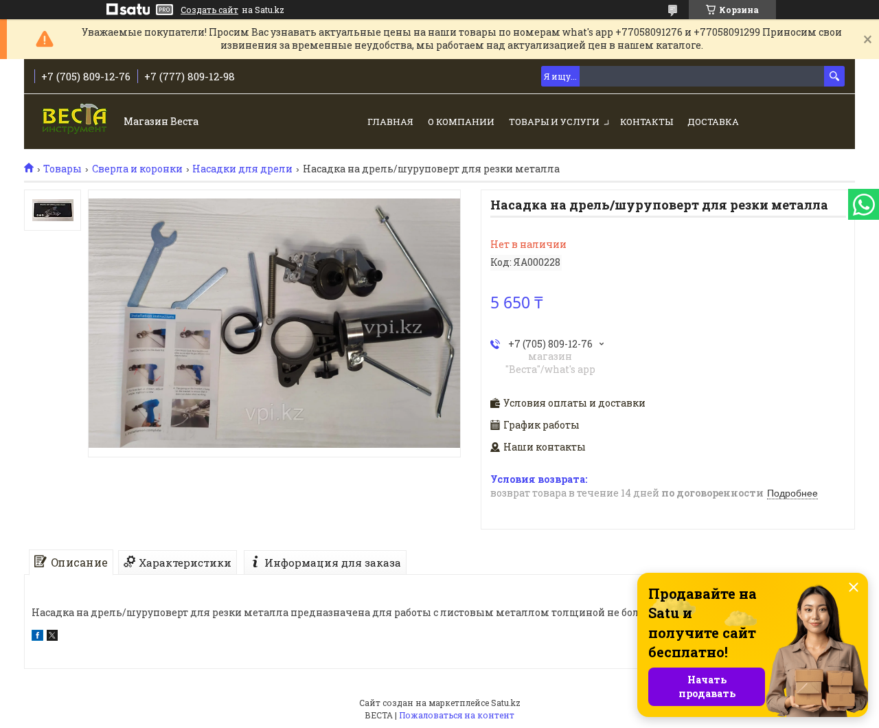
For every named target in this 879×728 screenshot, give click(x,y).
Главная (390, 121)
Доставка (713, 121)
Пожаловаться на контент (456, 714)
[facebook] (37, 637)
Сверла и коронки (137, 169)
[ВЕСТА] (76, 122)
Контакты (646, 121)
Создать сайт (209, 9)
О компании (461, 121)
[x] (52, 637)
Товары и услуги (554, 121)
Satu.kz (506, 702)
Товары (62, 169)
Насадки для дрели (242, 169)
